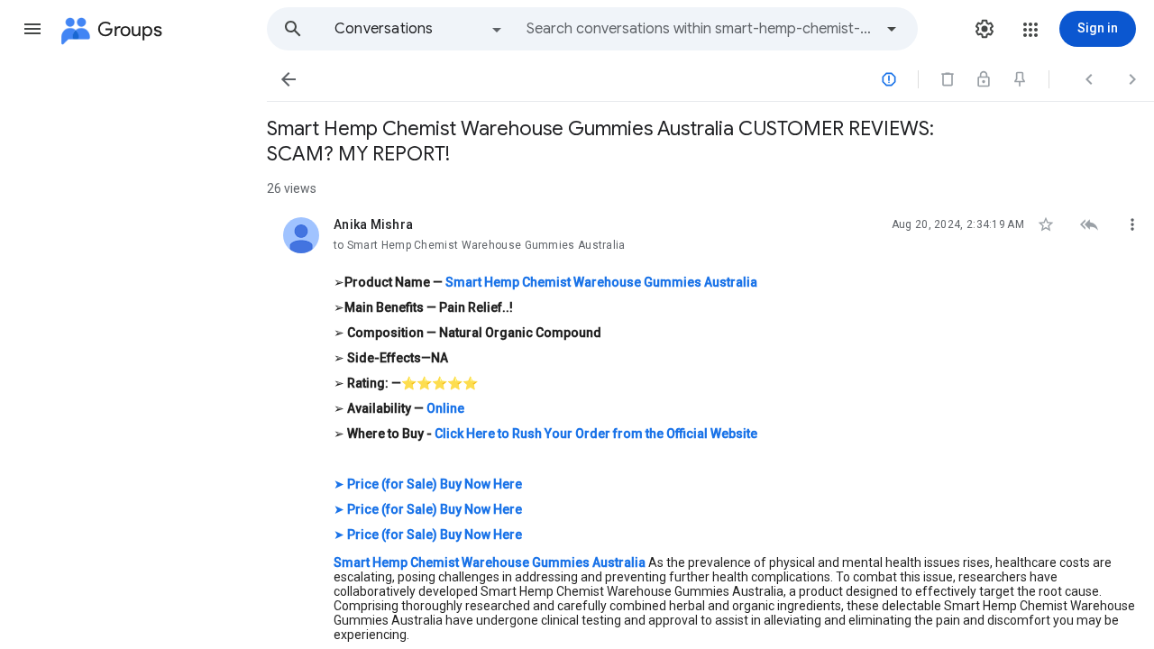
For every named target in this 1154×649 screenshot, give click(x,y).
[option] (419, 29)
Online (445, 408)
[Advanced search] (891, 29)
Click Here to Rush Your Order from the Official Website (596, 433)
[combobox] (700, 29)
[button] (32, 28)
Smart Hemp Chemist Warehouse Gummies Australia (601, 282)
